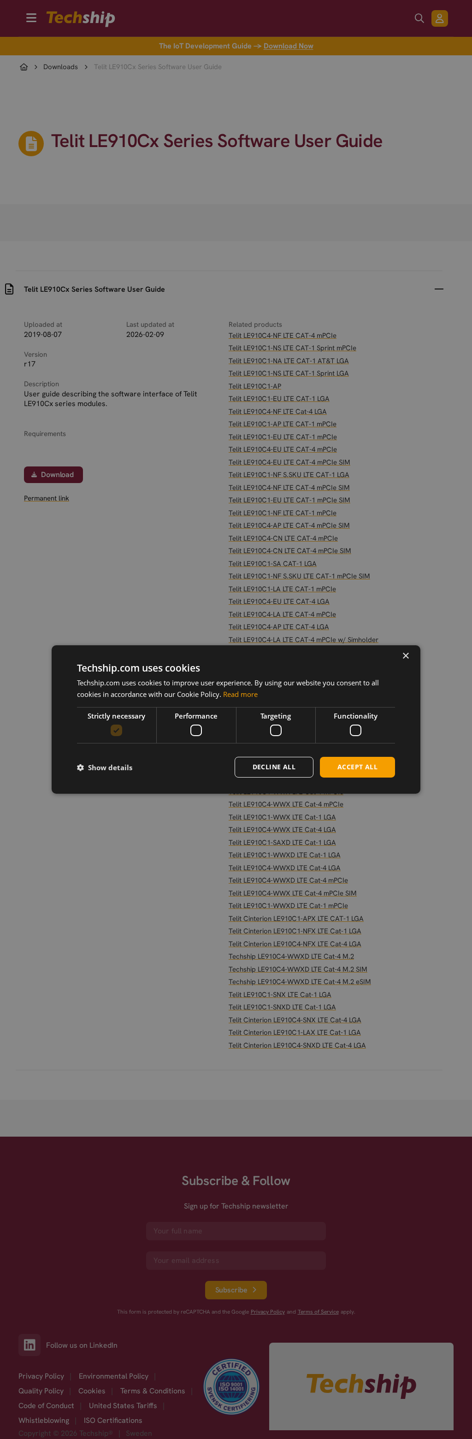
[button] (104, 767)
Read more (240, 694)
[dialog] (236, 719)
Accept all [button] (357, 766)
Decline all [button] (274, 766)
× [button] (405, 656)
